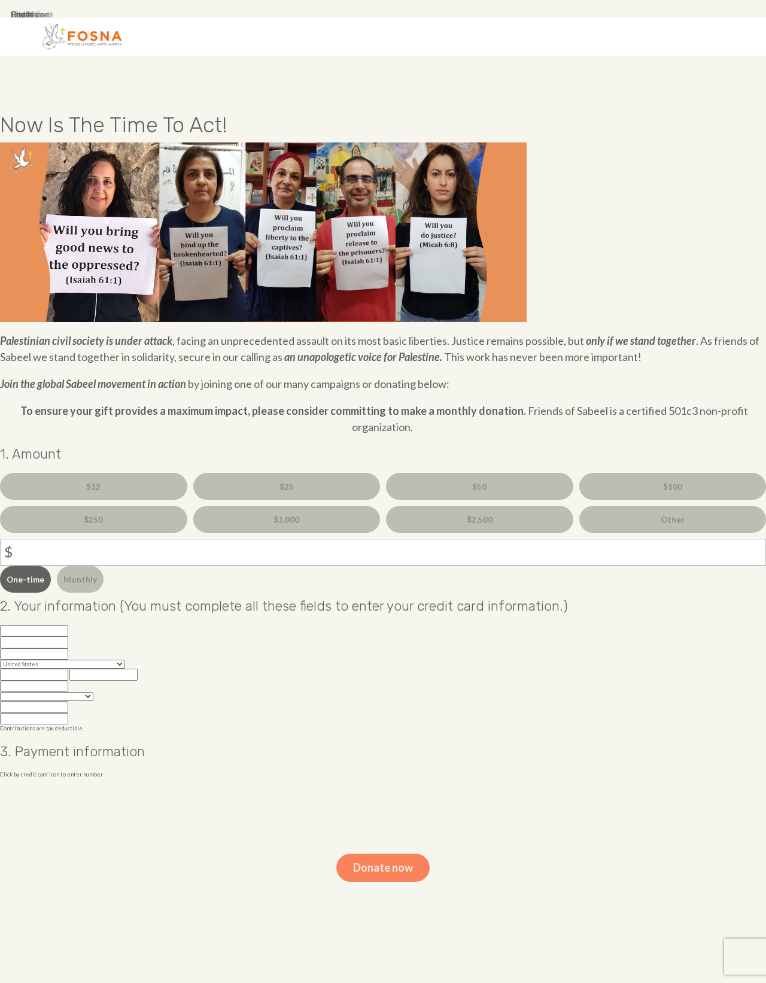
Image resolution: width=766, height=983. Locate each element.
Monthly (80, 579)
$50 (479, 487)
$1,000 (286, 519)
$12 (93, 487)
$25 (286, 487)
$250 (93, 519)
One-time (25, 579)
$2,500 (480, 519)
